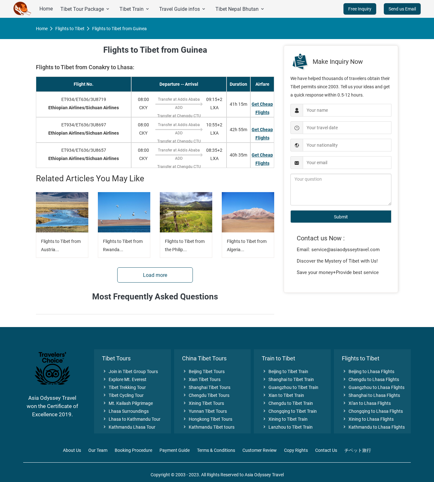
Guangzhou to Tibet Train (290, 387)
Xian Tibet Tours (201, 379)
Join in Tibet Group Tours (130, 371)
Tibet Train (134, 9)
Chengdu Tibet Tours (205, 395)
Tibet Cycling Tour (123, 395)
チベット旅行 (357, 450)
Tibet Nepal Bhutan (240, 9)
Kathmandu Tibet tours (208, 427)
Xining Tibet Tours (203, 403)
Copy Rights (296, 450)
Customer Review (259, 450)
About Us (72, 450)
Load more (155, 275)
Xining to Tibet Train (285, 419)
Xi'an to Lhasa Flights (366, 403)
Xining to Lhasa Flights (368, 419)
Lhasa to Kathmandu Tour (131, 419)
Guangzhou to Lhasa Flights (373, 387)
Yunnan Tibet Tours (204, 411)
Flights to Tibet (70, 28)
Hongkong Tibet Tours (207, 419)
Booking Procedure (133, 450)
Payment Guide (174, 450)
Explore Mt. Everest (124, 379)
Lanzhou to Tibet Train (287, 427)
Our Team (97, 450)
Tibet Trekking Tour (124, 387)
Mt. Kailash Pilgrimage (127, 403)
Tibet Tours (116, 358)
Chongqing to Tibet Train (289, 411)
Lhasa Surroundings (125, 411)
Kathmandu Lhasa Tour (128, 427)
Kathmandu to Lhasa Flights (373, 427)
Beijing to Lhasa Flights (368, 371)
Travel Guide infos (182, 9)
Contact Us (326, 450)
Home (46, 9)
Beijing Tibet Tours (203, 371)
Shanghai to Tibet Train (288, 379)
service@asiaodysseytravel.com (345, 249)
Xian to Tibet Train (283, 395)
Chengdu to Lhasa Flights (370, 379)
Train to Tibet (278, 358)
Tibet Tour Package (85, 9)
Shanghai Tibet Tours (206, 387)
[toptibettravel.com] (23, 8)
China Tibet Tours (204, 358)
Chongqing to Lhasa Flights (372, 411)
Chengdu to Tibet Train (287, 403)
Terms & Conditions (216, 450)
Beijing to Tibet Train (285, 371)
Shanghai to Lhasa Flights (371, 395)
